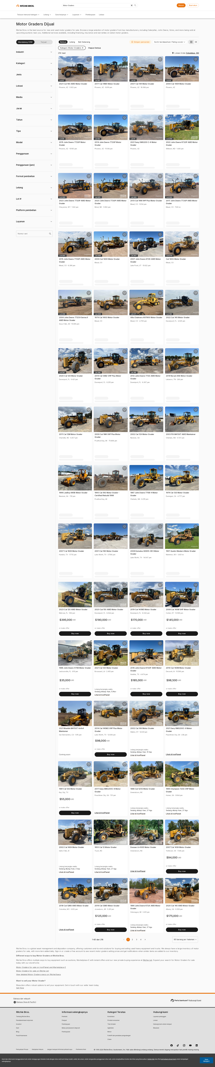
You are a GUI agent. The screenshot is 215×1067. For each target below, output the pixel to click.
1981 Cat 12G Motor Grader (70, 789)
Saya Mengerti (206, 1060)
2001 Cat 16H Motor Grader (106, 551)
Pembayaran (66, 1032)
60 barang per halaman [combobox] (184, 939)
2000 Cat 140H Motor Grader (178, 84)
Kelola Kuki (151, 1059)
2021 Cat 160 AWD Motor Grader (73, 84)
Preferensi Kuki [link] (81, 1050)
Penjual (64, 1020)
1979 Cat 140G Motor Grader (107, 317)
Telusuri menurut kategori (27, 15)
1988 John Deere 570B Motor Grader (75, 668)
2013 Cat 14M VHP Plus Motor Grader (146, 201)
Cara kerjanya (60, 15)
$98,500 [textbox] (171, 680)
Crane (109, 1039)
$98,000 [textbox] (100, 740)
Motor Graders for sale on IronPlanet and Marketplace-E (41, 967)
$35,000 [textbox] (64, 680)
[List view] (196, 42)
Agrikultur (111, 1028)
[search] (50, 234)
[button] (140, 42)
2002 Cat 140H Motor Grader (71, 847)
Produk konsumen (113, 1020)
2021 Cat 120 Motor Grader (106, 668)
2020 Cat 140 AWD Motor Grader (180, 906)
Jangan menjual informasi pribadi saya (59, 1050)
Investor (19, 1024)
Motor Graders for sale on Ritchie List (32, 971)
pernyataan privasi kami (168, 1059)
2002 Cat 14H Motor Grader (142, 728)
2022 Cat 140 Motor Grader (178, 317)
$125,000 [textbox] (101, 916)
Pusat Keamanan (21, 1036)
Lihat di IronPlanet (102, 695)
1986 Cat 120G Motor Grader (142, 789)
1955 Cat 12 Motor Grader (106, 847)
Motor (109, 1032)
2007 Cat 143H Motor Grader (178, 847)
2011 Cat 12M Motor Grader (70, 434)
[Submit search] (135, 5)
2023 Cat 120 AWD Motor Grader (73, 609)
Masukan (156, 1028)
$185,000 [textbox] (137, 680)
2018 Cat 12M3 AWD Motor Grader (74, 906)
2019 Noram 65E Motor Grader (179, 376)
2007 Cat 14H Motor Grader (142, 84)
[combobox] (169, 42)
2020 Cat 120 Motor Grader (71, 376)
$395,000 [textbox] (65, 619)
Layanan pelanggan (159, 1017)
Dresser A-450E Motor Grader (143, 847)
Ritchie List (147, 960)
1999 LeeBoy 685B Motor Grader (73, 493)
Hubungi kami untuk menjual (162, 1024)
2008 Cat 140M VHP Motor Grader (180, 609)
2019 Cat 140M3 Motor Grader (143, 609)
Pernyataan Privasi (22, 1050)
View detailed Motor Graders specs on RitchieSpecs (38, 974)
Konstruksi (111, 1017)
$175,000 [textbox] (172, 916)
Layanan (75, 15)
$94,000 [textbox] (171, 857)
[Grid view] (191, 42)
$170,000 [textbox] (137, 619)
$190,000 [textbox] (101, 619)
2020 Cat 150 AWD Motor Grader (109, 609)
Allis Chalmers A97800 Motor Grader (146, 317)
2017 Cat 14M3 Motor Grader (107, 84)
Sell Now (20, 988)
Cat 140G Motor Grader (176, 259)
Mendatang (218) (25, 42)
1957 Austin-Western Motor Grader (181, 551)
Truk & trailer (112, 1024)
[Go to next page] (145, 939)
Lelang (46, 15)
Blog (17, 1032)
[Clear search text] (131, 5)
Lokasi (101, 15)
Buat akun (193, 5)
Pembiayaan (90, 15)
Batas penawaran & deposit (71, 1028)
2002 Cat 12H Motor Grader (142, 434)
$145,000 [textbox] (172, 619)
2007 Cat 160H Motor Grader (71, 551)
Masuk (181, 5)
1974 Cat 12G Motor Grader (177, 493)
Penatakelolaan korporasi (24, 1020)
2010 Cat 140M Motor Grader (178, 668)
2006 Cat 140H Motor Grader (107, 259)
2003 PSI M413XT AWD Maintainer (181, 434)
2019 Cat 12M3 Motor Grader (107, 906)
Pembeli (64, 1017)
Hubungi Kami (195, 1000)
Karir (17, 1028)
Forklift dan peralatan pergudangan (119, 1036)
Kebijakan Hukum (37, 1050)
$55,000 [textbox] (64, 799)
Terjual (43, 42)
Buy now (75, 633)
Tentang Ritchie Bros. (23, 1017)
